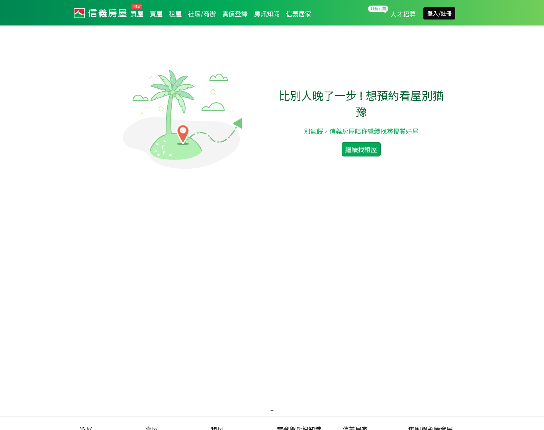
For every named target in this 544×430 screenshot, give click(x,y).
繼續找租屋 (361, 149)
